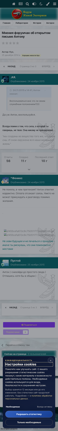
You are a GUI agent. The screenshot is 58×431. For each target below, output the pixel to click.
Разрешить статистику (29, 414)
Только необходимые (29, 422)
